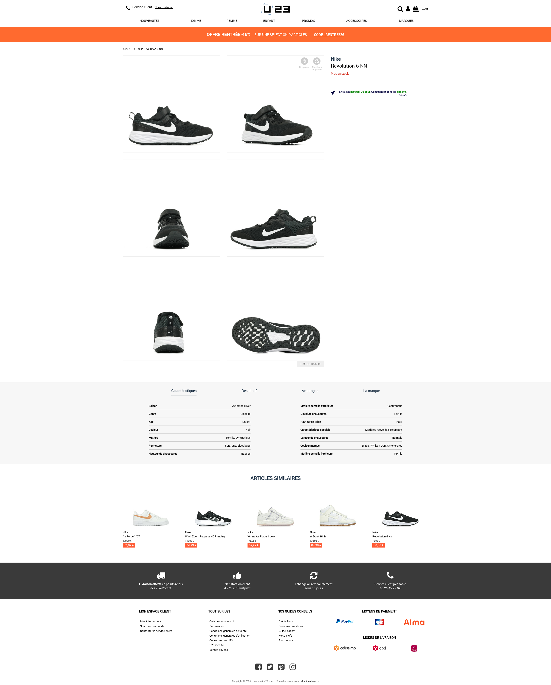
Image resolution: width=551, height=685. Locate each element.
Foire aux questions (291, 626)
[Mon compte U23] (408, 8)
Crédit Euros (286, 621)
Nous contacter (164, 7)
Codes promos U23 (221, 640)
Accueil (127, 49)
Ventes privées (218, 650)
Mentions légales (310, 681)
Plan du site (286, 640)
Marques (406, 21)
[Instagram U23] (292, 668)
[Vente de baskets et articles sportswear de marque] (275, 9)
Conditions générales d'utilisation (229, 635)
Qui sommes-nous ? (221, 621)
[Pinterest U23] (281, 668)
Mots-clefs (285, 635)
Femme (232, 21)
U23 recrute (216, 645)
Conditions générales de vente (228, 631)
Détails (403, 95)
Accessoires (356, 21)
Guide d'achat (287, 631)
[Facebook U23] (258, 668)
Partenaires (216, 626)
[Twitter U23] (270, 668)
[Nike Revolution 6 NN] (171, 104)
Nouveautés (150, 21)
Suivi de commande (152, 626)
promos (308, 21)
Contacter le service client (156, 631)
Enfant (269, 21)
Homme (195, 21)
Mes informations (151, 621)
